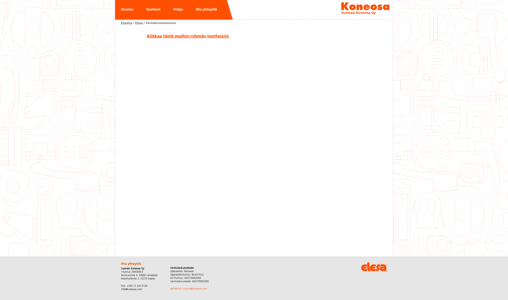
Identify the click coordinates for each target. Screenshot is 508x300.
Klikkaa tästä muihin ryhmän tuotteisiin (188, 36)
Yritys (178, 9)
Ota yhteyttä (206, 9)
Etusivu (127, 9)
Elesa (139, 23)
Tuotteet (153, 9)
